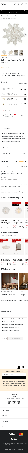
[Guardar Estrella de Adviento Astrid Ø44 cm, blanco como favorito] (25, 338)
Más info (23, 115)
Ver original (15, 179)
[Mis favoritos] (19, 4)
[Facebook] (10, 402)
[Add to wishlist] (7, 227)
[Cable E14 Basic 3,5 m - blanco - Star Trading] (3, 94)
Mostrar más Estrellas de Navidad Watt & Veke (13, 319)
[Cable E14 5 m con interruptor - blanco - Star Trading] (3, 89)
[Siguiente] (25, 34)
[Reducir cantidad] (2, 338)
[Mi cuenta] (15, 4)
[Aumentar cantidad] (6, 338)
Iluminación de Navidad (12, 15)
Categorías (5, 416)
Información (5, 410)
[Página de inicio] (4, 4)
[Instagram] (14, 402)
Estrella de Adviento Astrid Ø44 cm (9, 18)
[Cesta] (22, 4)
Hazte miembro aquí (21, 76)
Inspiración (5, 421)
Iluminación (3, 15)
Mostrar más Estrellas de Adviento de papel (13, 316)
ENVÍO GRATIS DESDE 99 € (15, 0)
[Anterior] (2, 34)
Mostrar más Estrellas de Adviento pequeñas (13, 321)
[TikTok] (18, 402)
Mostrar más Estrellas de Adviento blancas (12, 324)
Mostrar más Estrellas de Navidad (10, 327)
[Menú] (26, 4)
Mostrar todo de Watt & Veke (9, 235)
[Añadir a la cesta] (10, 227)
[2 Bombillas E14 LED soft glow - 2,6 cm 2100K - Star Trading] (3, 99)
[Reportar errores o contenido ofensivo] (26, 179)
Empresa (4, 427)
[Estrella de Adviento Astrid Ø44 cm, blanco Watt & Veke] (14, 34)
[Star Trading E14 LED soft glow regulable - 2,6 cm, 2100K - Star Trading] (3, 103)
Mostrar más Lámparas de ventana (10, 330)
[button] (5, 67)
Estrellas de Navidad (6, 17)
